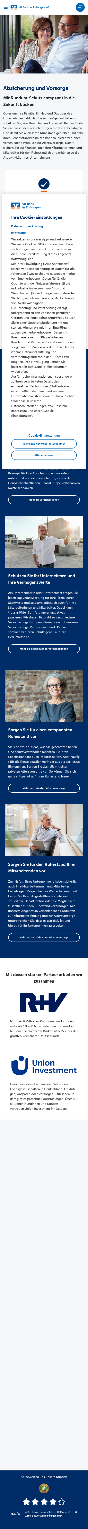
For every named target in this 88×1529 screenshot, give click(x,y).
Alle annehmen (43, 455)
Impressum (19, 233)
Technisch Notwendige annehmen (44, 444)
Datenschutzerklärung (27, 226)
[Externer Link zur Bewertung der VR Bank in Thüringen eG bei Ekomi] (75, 1514)
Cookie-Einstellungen (44, 435)
